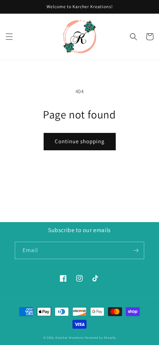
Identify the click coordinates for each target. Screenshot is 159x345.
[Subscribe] (136, 250)
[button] (9, 37)
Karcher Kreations (69, 337)
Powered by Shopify (100, 337)
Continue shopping (80, 141)
